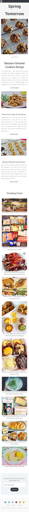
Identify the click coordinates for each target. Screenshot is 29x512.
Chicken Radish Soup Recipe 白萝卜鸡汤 (14, 466)
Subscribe (14, 489)
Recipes (14, 57)
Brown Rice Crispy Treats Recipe (14, 114)
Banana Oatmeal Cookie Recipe (13, 162)
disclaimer (20, 505)
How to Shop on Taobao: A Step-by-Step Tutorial (14, 212)
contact (14, 505)
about (8, 505)
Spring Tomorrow (14, 10)
